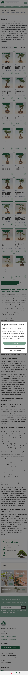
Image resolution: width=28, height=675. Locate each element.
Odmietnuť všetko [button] (14, 347)
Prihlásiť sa (7, 672)
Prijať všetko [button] (14, 343)
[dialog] (14, 337)
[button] (14, 350)
